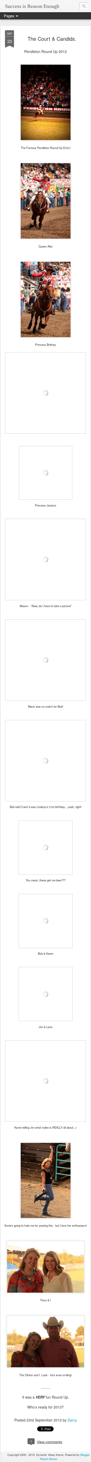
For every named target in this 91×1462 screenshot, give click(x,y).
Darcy (72, 1420)
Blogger (84, 1455)
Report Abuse (48, 1459)
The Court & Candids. (52, 38)
